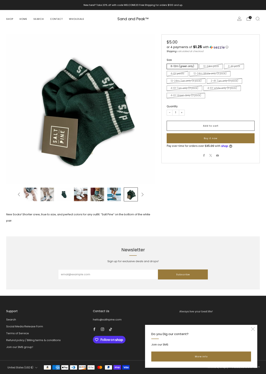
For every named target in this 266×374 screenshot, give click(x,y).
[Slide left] (18, 194)
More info (201, 356)
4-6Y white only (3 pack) (222, 88)
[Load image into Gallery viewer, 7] (64, 194)
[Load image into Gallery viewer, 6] (47, 194)
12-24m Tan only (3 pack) (186, 81)
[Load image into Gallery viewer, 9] (97, 194)
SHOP (9, 19)
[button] (211, 47)
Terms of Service (17, 333)
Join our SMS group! (19, 347)
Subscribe (183, 274)
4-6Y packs (177, 73)
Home (23, 19)
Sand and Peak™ (133, 19)
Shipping (171, 51)
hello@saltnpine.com (107, 320)
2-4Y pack (234, 66)
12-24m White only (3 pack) (210, 73)
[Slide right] (142, 194)
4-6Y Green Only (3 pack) (186, 95)
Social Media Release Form (24, 326)
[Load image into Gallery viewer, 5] (30, 194)
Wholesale (76, 19)
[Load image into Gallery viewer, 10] (114, 194)
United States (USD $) (20, 367)
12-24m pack (211, 66)
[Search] (258, 19)
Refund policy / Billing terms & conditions (33, 340)
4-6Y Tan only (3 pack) (184, 88)
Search (38, 19)
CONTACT (56, 19)
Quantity (172, 106)
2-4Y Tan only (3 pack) (224, 81)
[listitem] (133, 5)
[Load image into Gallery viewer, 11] (131, 194)
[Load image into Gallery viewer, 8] (81, 194)
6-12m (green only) (182, 66)
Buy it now (210, 138)
